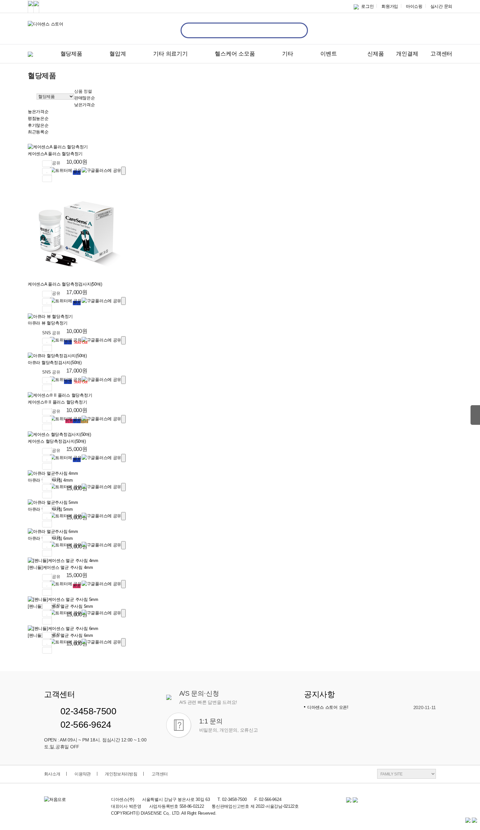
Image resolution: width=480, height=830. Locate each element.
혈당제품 (71, 54)
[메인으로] (29, 96)
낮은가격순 (84, 104)
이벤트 (328, 54)
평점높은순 (38, 118)
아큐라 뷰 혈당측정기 (48, 323)
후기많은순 (38, 125)
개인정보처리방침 (121, 774)
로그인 (366, 6)
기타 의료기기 (170, 54)
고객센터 (441, 54)
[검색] (296, 30)
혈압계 (117, 54)
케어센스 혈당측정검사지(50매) (57, 441)
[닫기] (123, 171)
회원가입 (389, 6)
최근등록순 (38, 131)
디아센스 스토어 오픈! (327, 707)
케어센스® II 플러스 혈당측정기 (57, 402)
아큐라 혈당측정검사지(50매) (55, 362)
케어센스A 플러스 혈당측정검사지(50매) (65, 284)
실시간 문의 (441, 6)
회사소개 (52, 774)
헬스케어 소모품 (235, 54)
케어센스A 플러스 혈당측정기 (55, 153)
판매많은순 (84, 97)
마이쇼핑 (414, 6)
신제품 (375, 54)
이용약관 (82, 774)
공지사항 (319, 694)
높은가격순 (38, 111)
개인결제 (407, 54)
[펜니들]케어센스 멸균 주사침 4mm (60, 567)
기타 (287, 54)
